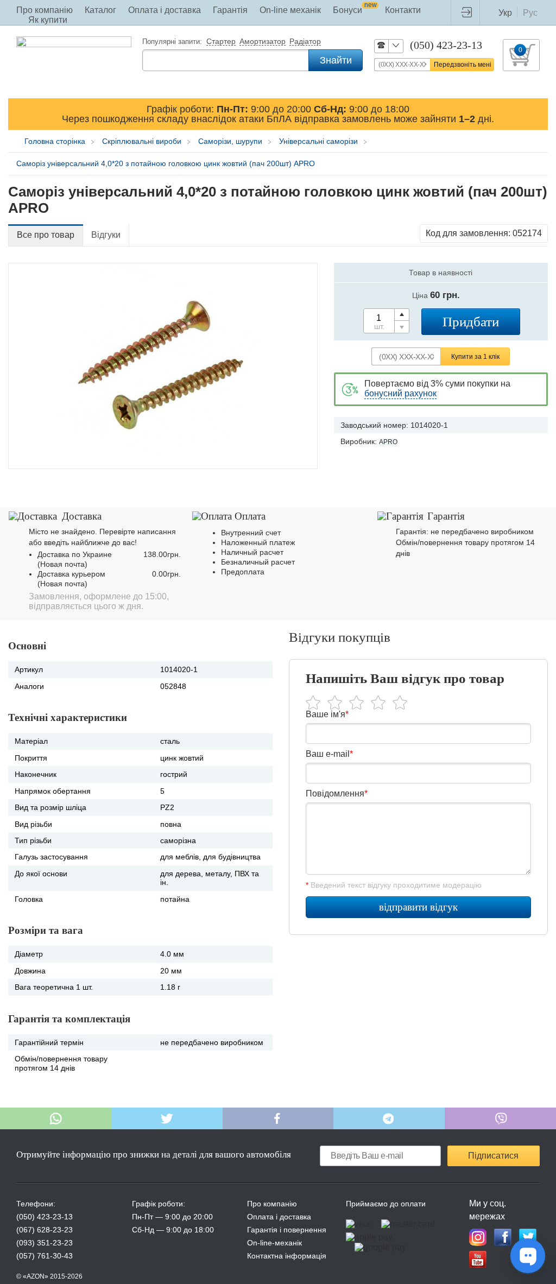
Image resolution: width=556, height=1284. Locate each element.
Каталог (100, 10)
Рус (530, 12)
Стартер (221, 42)
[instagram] (477, 1237)
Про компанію (44, 10)
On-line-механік (274, 1242)
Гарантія (230, 10)
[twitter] (527, 1237)
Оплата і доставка (164, 10)
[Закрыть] (537, 113)
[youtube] (477, 1259)
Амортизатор (262, 42)
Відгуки (106, 234)
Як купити (47, 19)
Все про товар (45, 234)
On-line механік (290, 10)
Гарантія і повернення (286, 1229)
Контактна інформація (286, 1255)
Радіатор (305, 42)
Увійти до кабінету (469, 12)
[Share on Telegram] (389, 1118)
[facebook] (502, 1237)
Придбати (471, 321)
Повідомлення (337, 793)
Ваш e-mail (329, 753)
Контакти (403, 10)
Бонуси (355, 10)
